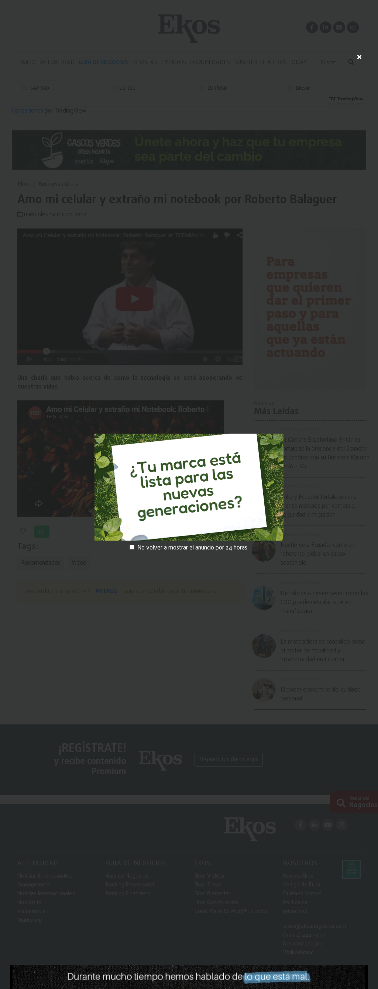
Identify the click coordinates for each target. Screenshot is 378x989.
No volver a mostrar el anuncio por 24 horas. (192, 548)
